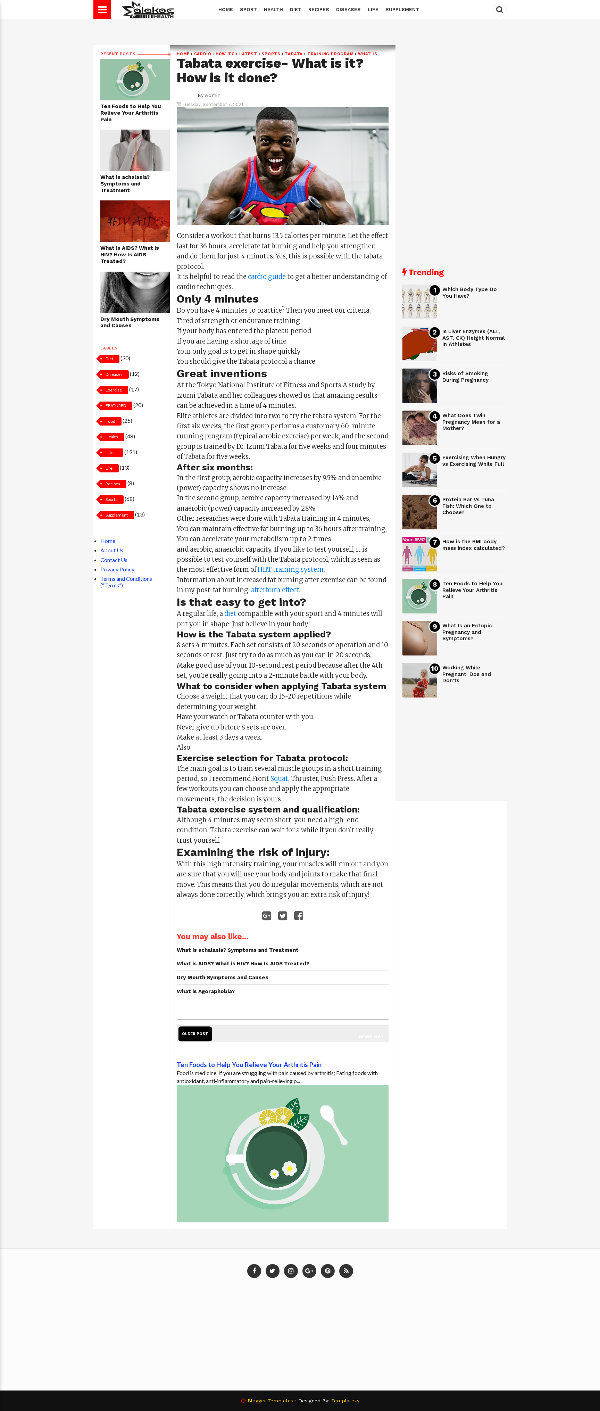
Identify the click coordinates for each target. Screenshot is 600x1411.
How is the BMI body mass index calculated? (473, 544)
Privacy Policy (117, 569)
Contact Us (113, 559)
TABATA (294, 54)
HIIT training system (291, 570)
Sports (111, 499)
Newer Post (371, 1036)
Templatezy (345, 1400)
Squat (279, 779)
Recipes (318, 9)
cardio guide (267, 277)
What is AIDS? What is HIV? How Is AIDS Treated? (129, 254)
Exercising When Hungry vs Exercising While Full (474, 460)
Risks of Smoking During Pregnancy (465, 376)
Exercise (114, 390)
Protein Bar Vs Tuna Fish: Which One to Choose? (468, 505)
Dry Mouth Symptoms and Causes (129, 322)
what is (367, 54)
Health (273, 9)
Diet (295, 9)
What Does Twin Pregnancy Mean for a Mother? (471, 421)
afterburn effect (275, 590)
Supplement (402, 9)
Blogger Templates (270, 1400)
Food (110, 421)
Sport (248, 9)
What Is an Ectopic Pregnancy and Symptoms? (467, 632)
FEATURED (116, 405)
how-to (225, 54)
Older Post (195, 1034)
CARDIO (202, 54)
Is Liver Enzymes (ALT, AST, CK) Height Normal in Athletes (473, 337)
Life (373, 9)
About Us (111, 550)
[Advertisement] (454, 149)
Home (225, 9)
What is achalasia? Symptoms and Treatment (125, 183)
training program (330, 54)
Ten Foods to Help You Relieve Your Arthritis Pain (130, 112)
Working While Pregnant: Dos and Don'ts (466, 674)
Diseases (348, 9)
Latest (111, 452)
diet (230, 614)
